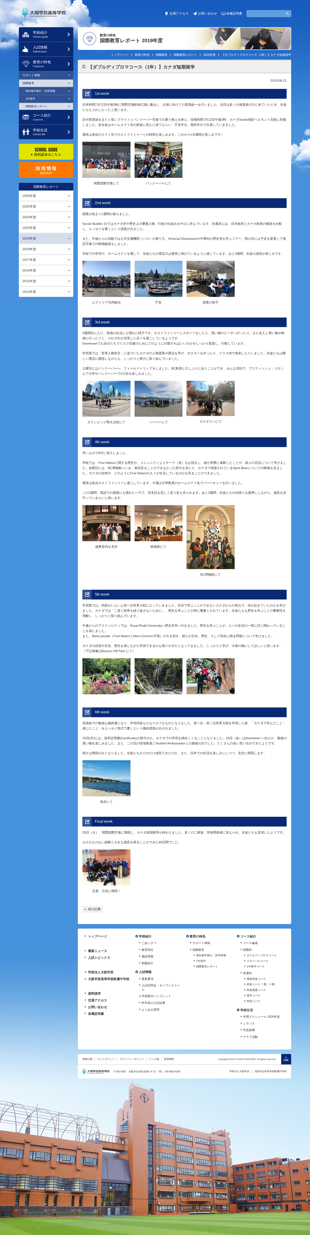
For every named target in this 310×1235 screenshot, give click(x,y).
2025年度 (29, 206)
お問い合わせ (207, 13)
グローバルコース (257, 961)
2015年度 (29, 281)
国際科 (247, 949)
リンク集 (154, 1059)
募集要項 (147, 979)
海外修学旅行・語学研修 (40, 91)
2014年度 (29, 291)
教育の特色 (142, 54)
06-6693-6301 (173, 1071)
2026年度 (29, 196)
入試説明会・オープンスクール (161, 987)
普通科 (247, 973)
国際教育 (28, 83)
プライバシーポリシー (131, 1059)
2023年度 (29, 228)
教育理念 (147, 949)
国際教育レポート (36, 106)
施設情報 (147, 956)
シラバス (249, 1023)
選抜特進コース (256, 979)
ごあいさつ (149, 943)
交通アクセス (179, 13)
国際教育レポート (46, 186)
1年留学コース (256, 966)
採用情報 (169, 1059)
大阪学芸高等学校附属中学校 (108, 979)
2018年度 (29, 249)
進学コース (253, 995)
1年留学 (30, 98)
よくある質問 (150, 1009)
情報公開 (87, 1059)
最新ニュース (97, 951)
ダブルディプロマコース (262, 955)
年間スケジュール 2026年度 (261, 1016)
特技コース (253, 1001)
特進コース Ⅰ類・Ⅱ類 (261, 984)
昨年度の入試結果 (153, 1003)
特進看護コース (256, 990)
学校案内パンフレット (156, 996)
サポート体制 (31, 75)
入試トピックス (99, 957)
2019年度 (29, 238)
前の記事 (94, 909)
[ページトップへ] (286, 1059)
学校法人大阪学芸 (100, 972)
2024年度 (29, 217)
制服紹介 (147, 963)
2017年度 (29, 260)
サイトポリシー (106, 1059)
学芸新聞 (249, 1030)
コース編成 (250, 943)
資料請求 (94, 993)
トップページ (120, 54)
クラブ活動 (250, 1037)
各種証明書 (234, 13)
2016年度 (29, 270)
